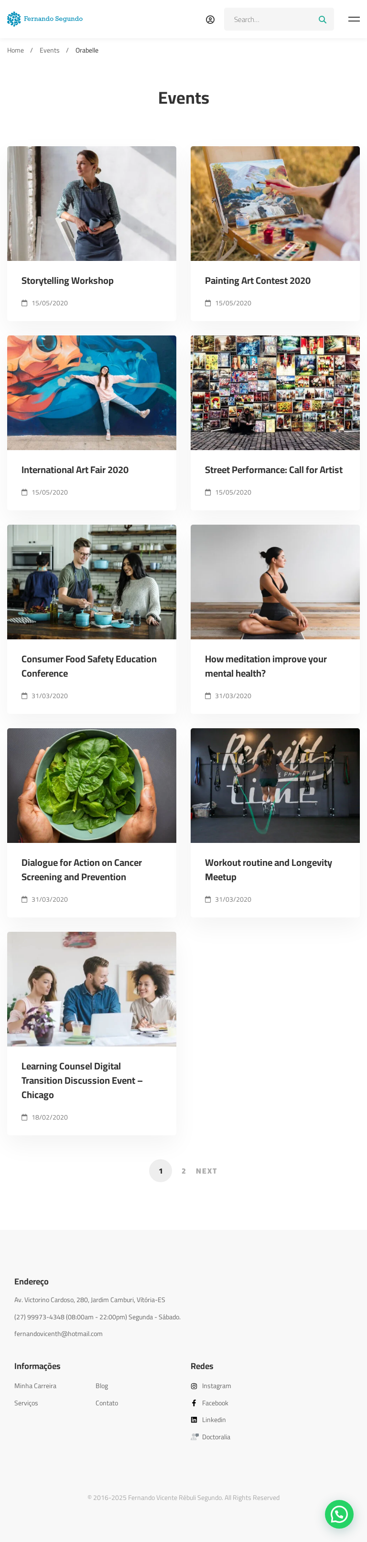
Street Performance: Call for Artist (274, 470)
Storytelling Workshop (68, 280)
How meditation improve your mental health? (266, 666)
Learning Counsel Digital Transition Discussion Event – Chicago (82, 1080)
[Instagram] (43, 1343)
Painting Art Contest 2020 (258, 280)
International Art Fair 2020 (75, 470)
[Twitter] (28, 1343)
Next (206, 1171)
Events (50, 50)
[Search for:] (279, 19)
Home (15, 50)
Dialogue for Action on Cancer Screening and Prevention (82, 869)
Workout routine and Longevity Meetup (268, 869)
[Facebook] (14, 1343)
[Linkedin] (57, 1343)
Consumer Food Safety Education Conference (89, 666)
